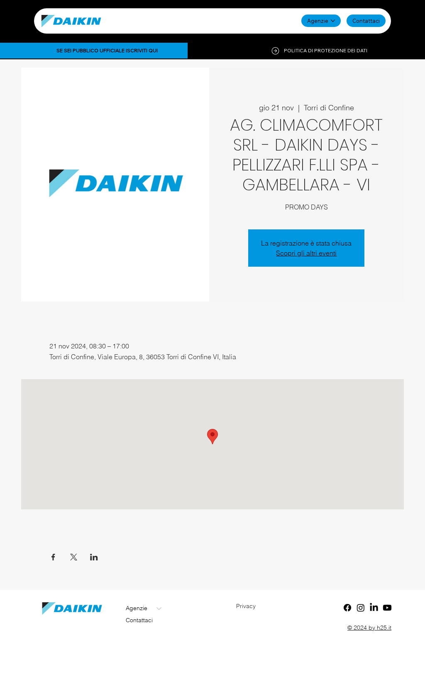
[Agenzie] (159, 608)
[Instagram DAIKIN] (361, 608)
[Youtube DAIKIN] (387, 608)
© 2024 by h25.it (369, 627)
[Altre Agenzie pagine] (333, 21)
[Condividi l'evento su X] (74, 557)
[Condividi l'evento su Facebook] (53, 557)
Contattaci (139, 620)
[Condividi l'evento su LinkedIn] (94, 557)
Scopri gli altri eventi (306, 253)
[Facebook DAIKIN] (347, 608)
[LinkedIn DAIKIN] (374, 608)
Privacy (246, 606)
